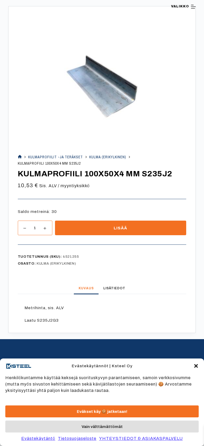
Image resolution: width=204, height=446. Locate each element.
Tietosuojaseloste (77, 438)
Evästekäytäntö (38, 438)
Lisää (120, 228)
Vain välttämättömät (102, 427)
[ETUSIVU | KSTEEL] (20, 157)
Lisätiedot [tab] (114, 288)
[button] (196, 366)
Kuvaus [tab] (86, 288)
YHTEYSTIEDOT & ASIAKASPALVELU (141, 438)
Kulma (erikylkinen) (56, 263)
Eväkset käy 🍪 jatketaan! (102, 411)
